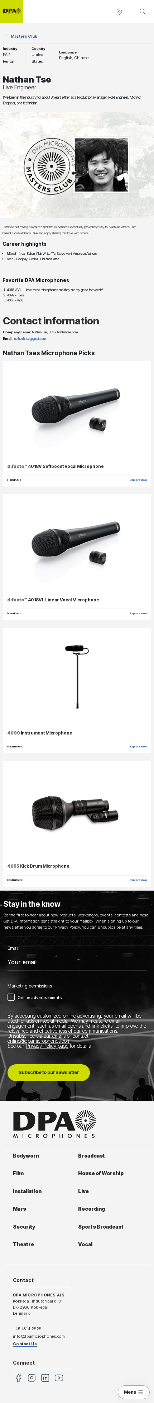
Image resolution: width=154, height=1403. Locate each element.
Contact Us (25, 1343)
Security (24, 1227)
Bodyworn (26, 1156)
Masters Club (24, 36)
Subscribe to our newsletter (49, 1072)
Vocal (85, 1244)
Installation (27, 1191)
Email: (13, 948)
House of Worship (101, 1173)
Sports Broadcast (101, 1227)
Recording (91, 1209)
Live (83, 1191)
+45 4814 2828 (27, 1328)
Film (18, 1173)
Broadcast (91, 1156)
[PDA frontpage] (11, 11)
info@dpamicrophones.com (39, 1336)
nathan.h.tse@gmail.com (30, 339)
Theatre (23, 1244)
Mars (19, 1209)
